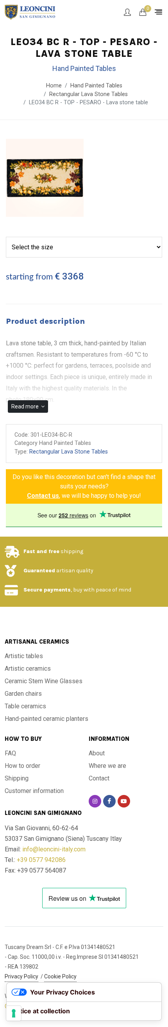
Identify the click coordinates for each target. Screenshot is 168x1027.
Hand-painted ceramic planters (46, 718)
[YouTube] (124, 801)
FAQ (10, 753)
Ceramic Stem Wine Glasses (43, 681)
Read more (25, 406)
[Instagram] (95, 801)
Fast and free (41, 551)
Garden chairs (23, 693)
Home (54, 85)
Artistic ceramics (28, 668)
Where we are (107, 765)
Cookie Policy (60, 976)
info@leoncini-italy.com (54, 849)
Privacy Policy (21, 976)
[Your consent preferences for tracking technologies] (13, 1013)
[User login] (127, 12)
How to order (22, 765)
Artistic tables (24, 656)
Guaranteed (39, 570)
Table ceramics (25, 706)
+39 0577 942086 (41, 860)
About (97, 753)
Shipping (17, 778)
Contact (99, 778)
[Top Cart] (143, 12)
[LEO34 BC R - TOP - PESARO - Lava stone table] (44, 178)
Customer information (34, 791)
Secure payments (47, 589)
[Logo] (30, 12)
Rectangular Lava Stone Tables (88, 94)
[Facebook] (109, 801)
